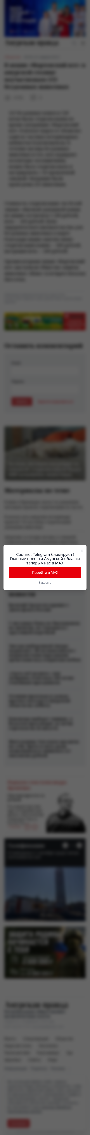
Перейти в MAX (45, 572)
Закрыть (45, 582)
